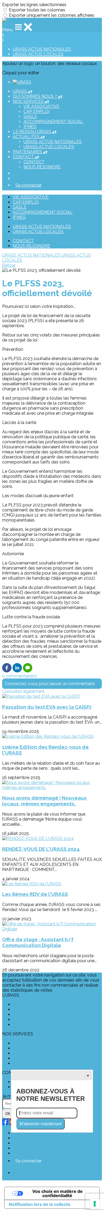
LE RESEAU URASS (32, 1009)
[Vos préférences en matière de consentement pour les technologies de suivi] (95, 1204)
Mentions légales (29, 1143)
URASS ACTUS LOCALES (38, 54)
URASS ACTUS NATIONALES (42, 49)
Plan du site (24, 1133)
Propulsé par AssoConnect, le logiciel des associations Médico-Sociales (53, 1175)
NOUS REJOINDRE (42, 166)
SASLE (30, 116)
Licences (21, 1138)
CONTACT (34, 161)
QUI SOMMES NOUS (33, 1004)
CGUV (19, 1148)
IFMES (29, 126)
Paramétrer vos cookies (36, 1153)
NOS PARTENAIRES (33, 1019)
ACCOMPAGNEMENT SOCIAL (53, 121)
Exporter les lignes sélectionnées (34, 4)
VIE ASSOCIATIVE (41, 106)
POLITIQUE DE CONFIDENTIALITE (47, 1024)
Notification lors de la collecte (39, 1204)
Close (87, 1075)
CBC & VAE (24, 1063)
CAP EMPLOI (36, 111)
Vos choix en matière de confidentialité (57, 1193)
